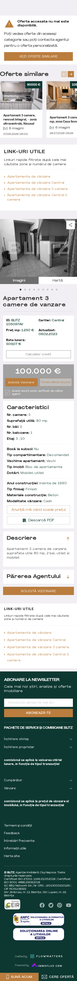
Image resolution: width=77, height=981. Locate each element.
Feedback (12, 833)
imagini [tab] (19, 280)
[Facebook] (42, 905)
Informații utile (15, 848)
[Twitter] (50, 905)
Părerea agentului (34, 576)
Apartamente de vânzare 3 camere (37, 189)
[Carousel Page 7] (47, 289)
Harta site (12, 856)
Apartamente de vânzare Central (35, 183)
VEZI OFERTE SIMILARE (38, 56)
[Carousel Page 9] (56, 289)
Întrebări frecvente (19, 841)
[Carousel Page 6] (43, 289)
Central (51, 320)
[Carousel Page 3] (29, 289)
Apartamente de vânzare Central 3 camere (37, 197)
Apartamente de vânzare (29, 176)
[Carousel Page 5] (38, 289)
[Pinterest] (59, 905)
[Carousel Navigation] (69, 74)
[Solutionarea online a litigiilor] (38, 934)
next (71, 74)
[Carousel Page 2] (25, 289)
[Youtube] (68, 905)
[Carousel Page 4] (34, 289)
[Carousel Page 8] (52, 289)
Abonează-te (38, 713)
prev (64, 74)
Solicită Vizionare (21, 382)
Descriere (22, 538)
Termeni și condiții (18, 825)
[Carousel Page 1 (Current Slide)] (20, 289)
